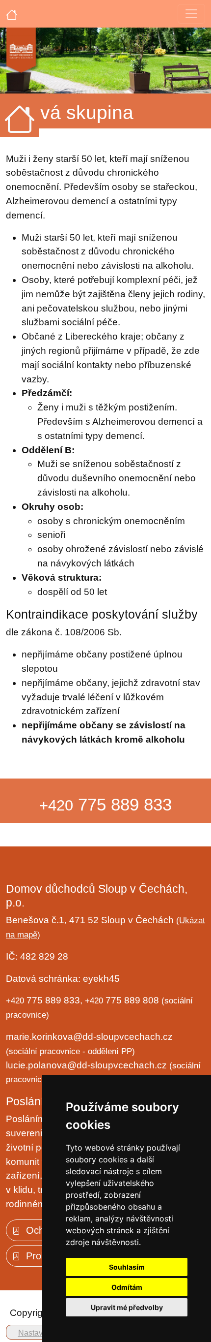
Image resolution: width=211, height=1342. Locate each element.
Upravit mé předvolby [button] (127, 1307)
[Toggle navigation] (191, 14)
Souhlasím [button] (127, 1267)
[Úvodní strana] (12, 14)
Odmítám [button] (126, 1287)
